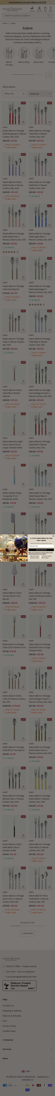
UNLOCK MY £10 (41, 549)
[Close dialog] (53, 536)
